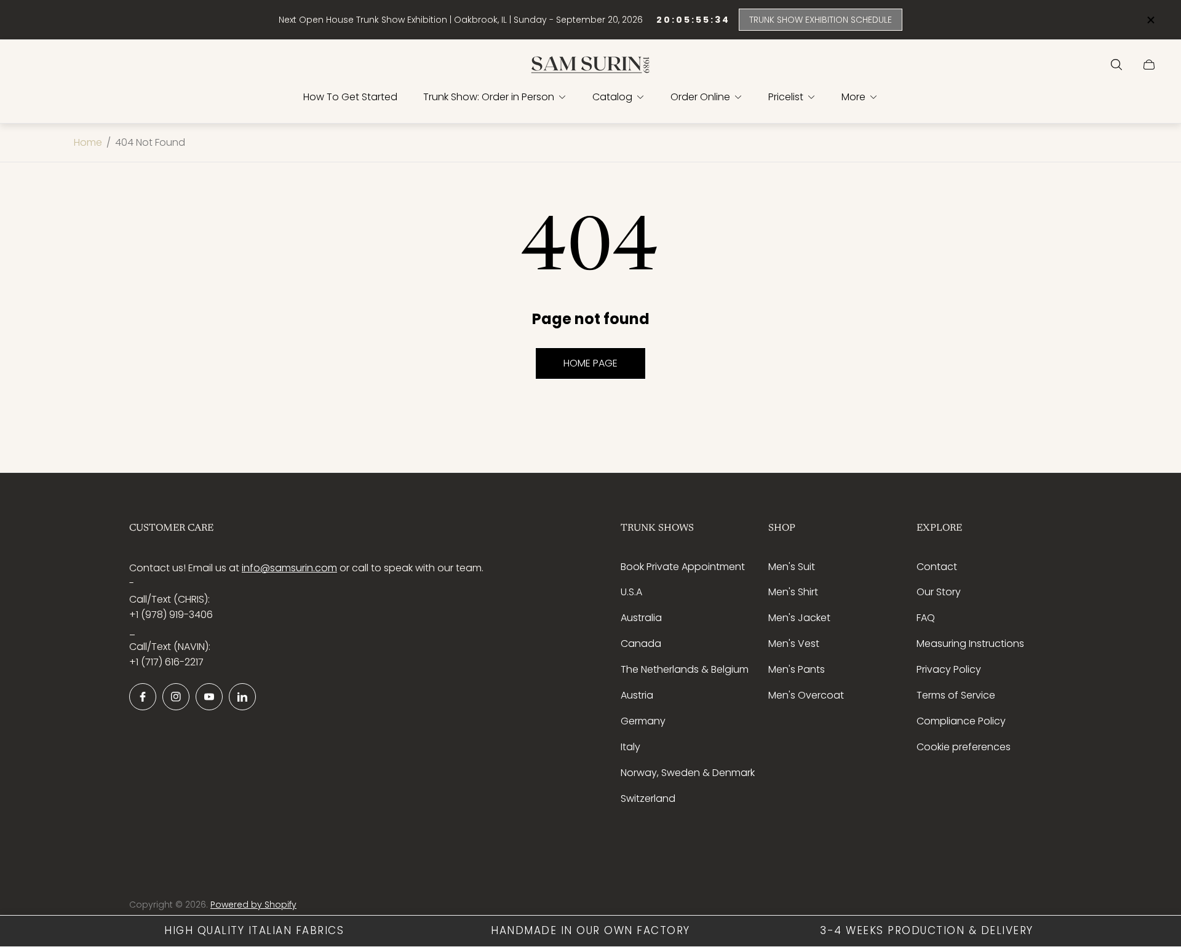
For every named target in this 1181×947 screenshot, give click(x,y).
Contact (937, 567)
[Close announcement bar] (1150, 20)
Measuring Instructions (970, 643)
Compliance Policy (961, 721)
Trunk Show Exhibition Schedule (820, 20)
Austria (637, 695)
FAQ (926, 618)
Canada (641, 643)
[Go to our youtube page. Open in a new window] (209, 696)
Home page (590, 363)
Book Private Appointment (683, 567)
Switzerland (648, 798)
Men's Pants (796, 669)
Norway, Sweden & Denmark (688, 773)
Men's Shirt (793, 592)
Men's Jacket (799, 618)
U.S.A (631, 592)
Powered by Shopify (253, 904)
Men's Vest (793, 643)
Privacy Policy (949, 669)
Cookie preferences (964, 747)
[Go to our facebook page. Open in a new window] (142, 696)
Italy (630, 747)
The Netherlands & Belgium (685, 669)
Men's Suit (791, 567)
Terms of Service (956, 695)
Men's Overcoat (806, 695)
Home (88, 142)
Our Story (939, 592)
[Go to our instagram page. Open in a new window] (175, 696)
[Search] (1116, 64)
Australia (641, 618)
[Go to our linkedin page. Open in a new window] (242, 696)
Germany (643, 721)
